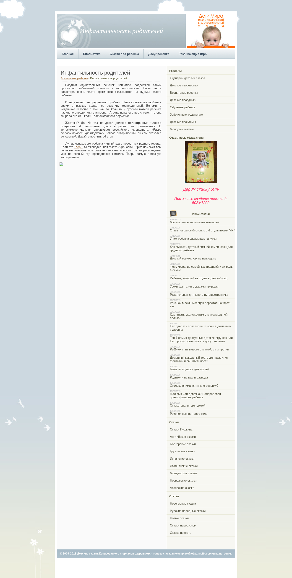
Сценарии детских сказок (187, 78)
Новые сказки (179, 518)
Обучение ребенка (182, 107)
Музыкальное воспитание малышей (194, 222)
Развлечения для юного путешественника (199, 294)
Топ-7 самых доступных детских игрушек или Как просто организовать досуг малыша (201, 339)
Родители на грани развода (189, 377)
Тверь (78, 147)
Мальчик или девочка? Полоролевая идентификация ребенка (195, 395)
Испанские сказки (182, 458)
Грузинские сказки (182, 451)
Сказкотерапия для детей (187, 405)
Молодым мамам (182, 129)
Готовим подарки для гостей (189, 369)
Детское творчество (184, 85)
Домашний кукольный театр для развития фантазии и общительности (199, 359)
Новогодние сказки (183, 503)
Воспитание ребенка (74, 78)
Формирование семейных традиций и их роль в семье (201, 268)
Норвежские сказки (183, 480)
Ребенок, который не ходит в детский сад (198, 278)
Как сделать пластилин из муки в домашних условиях (201, 327)
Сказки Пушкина (181, 429)
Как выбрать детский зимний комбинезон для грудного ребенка (201, 248)
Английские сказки (183, 436)
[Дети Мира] (211, 47)
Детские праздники (183, 100)
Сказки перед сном (183, 525)
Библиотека (91, 54)
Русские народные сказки (188, 511)
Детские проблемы (183, 122)
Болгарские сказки (183, 444)
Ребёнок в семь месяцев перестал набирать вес (200, 304)
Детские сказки (87, 553)
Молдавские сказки (183, 473)
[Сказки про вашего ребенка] (201, 182)
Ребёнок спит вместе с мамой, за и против (199, 349)
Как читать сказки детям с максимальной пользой (198, 316)
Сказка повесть (180, 532)
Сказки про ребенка (124, 54)
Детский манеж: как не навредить (193, 258)
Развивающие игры (193, 54)
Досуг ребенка (158, 54)
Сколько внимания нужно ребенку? (194, 385)
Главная (68, 54)
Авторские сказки (182, 488)
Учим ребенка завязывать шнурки (193, 238)
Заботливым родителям (186, 114)
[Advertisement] (140, 62)
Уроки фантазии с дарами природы (194, 286)
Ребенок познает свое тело (188, 413)
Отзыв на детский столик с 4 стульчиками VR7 (202, 230)
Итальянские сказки (184, 466)
